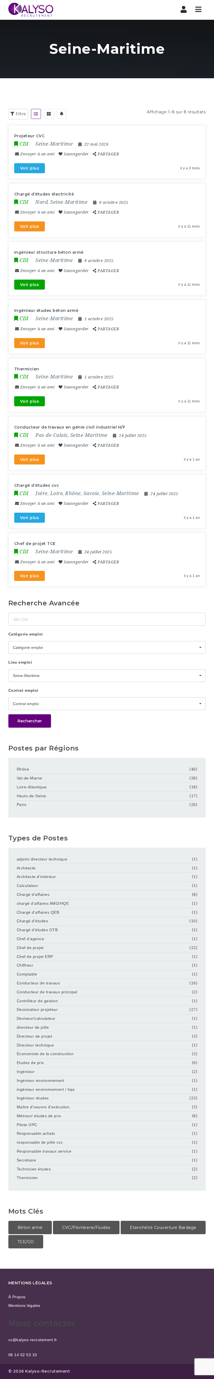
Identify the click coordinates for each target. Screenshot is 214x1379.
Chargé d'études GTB (37, 930)
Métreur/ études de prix (39, 1116)
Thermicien (27, 1177)
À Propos (17, 1297)
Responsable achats (36, 1133)
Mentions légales (24, 1305)
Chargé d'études (32, 921)
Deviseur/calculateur (36, 1018)
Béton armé (30, 1227)
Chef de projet (30, 947)
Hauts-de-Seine (31, 796)
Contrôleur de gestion (37, 1001)
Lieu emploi (20, 662)
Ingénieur (26, 1071)
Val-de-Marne (29, 778)
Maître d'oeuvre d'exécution (43, 1107)
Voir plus (29, 168)
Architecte (26, 868)
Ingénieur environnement (40, 1080)
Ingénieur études (33, 1098)
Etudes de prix (30, 1062)
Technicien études (34, 1169)
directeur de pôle (33, 1027)
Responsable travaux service (44, 1151)
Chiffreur (25, 965)
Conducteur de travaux (38, 983)
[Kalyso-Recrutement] (30, 9)
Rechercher (30, 720)
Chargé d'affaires (33, 894)
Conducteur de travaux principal (47, 992)
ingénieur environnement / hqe (46, 1089)
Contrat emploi (23, 690)
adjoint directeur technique (42, 859)
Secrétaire (26, 1160)
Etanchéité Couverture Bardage (163, 1227)
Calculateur (27, 885)
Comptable (27, 974)
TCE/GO (26, 1241)
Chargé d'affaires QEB (38, 912)
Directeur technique (35, 1045)
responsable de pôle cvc (40, 1142)
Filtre (20, 113)
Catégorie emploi (25, 634)
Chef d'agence (30, 939)
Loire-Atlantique (32, 787)
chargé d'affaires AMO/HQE (43, 903)
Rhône (23, 769)
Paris (21, 804)
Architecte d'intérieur (36, 876)
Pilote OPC (27, 1125)
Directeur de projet (34, 1036)
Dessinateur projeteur (37, 1009)
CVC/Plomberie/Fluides (86, 1227)
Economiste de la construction (45, 1054)
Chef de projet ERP (35, 956)
